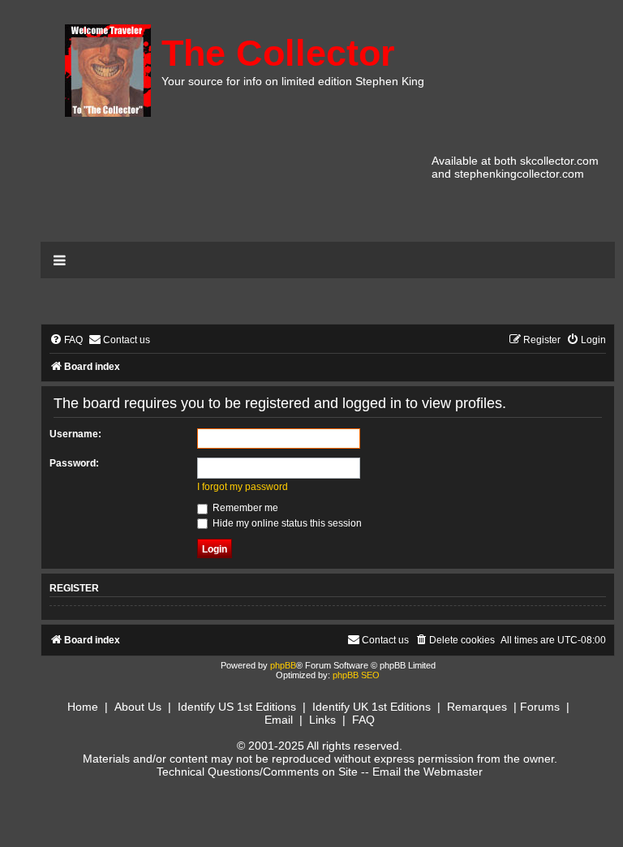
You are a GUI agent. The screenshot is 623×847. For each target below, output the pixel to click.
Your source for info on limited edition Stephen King (292, 81)
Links (322, 719)
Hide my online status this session (286, 523)
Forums (540, 706)
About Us (137, 706)
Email (278, 719)
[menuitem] (66, 340)
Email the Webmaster (427, 771)
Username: (75, 434)
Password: (74, 463)
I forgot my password (242, 486)
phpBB (283, 665)
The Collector (278, 53)
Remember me (244, 508)
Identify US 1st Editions (237, 706)
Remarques (477, 706)
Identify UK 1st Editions (371, 706)
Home (82, 706)
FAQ (363, 719)
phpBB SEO (356, 675)
